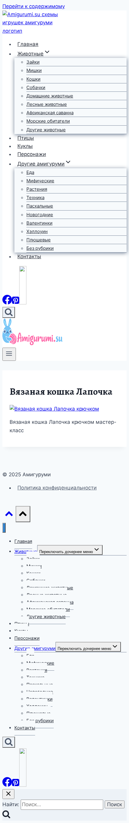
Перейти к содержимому (33, 6)
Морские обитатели (48, 121)
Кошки (33, 79)
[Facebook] (7, 303)
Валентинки (39, 223)
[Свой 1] (22, 303)
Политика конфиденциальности (57, 488)
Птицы (25, 138)
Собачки (35, 87)
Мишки (34, 70)
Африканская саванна (50, 112)
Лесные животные (46, 104)
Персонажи (31, 154)
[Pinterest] (15, 303)
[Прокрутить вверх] (9, 515)
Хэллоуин (37, 231)
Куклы (25, 146)
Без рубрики (40, 248)
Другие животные (46, 130)
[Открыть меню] (9, 354)
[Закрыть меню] (4, 528)
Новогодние (39, 214)
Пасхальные (39, 206)
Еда (30, 172)
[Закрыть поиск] (8, 794)
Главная (27, 44)
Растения (36, 189)
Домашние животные (49, 96)
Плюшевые (38, 240)
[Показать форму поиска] (8, 312)
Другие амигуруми (35, 648)
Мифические (40, 181)
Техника (35, 197)
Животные (25, 551)
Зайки (33, 62)
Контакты (29, 256)
